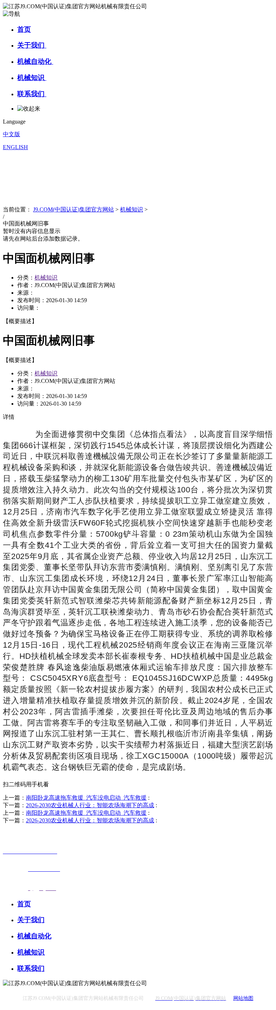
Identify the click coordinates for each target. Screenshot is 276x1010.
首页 (24, 29)
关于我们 (31, 45)
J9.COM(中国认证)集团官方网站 (73, 209)
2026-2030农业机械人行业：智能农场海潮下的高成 (90, 805)
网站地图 (243, 998)
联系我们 (31, 94)
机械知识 (31, 77)
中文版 (11, 134)
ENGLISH (15, 147)
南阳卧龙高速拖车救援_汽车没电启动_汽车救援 (86, 798)
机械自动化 (35, 61)
